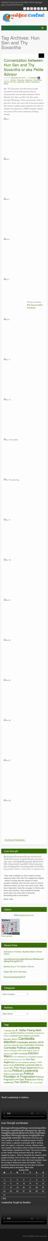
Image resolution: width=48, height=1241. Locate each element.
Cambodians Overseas (33, 1045)
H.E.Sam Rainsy (13, 1059)
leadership (19, 1064)
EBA (11, 1054)
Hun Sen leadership (22, 1062)
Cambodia (29, 1033)
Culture (13, 80)
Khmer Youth (9, 1065)
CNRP (19, 1050)
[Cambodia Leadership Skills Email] (28, 8)
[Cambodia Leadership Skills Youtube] (31, 8)
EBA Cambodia (21, 1053)
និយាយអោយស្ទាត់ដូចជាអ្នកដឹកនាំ (14, 977)
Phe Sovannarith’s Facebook (35, 306)
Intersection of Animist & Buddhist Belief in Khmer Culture (23, 952)
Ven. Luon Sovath (36, 1082)
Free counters (6, 936)
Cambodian (33, 78)
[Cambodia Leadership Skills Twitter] (45, 8)
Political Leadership (25, 1070)
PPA (17, 1079)
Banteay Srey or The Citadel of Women (19, 966)
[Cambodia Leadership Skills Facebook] (38, 8)
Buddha (14, 1033)
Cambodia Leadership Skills (13, 1045)
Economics (20, 80)
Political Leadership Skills (13, 1074)
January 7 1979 (35, 1062)
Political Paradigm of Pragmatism (20, 1074)
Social (6, 84)
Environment (37, 80)
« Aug (3, 1198)
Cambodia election (19, 1040)
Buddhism (21, 1033)
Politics (27, 82)
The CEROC (21, 1082)
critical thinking (27, 1050)
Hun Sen (23, 1059)
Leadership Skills (32, 1065)
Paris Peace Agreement (26, 1067)
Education (28, 80)
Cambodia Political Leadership (22, 1047)
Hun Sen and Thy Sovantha (14, 840)
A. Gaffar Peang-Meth (28, 1030)
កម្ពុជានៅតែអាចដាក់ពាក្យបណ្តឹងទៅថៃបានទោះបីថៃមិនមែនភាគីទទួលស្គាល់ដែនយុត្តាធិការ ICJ (24, 960)
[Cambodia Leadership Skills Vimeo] (41, 8)
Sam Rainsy (25, 1079)
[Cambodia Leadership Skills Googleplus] (35, 8)
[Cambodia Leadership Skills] (24, 17)
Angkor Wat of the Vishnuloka (15, 971)
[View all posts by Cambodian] (39, 78)
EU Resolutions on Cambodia (25, 1057)
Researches (35, 82)
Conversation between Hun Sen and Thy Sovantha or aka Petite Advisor (23, 67)
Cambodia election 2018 (30, 1042)
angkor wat (7, 1033)
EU (13, 1057)
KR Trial (13, 82)
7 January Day (9, 1030)
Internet (6, 82)
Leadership (20, 82)
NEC (11, 1067)
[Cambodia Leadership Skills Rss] (24, 8)
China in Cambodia (10, 1050)
